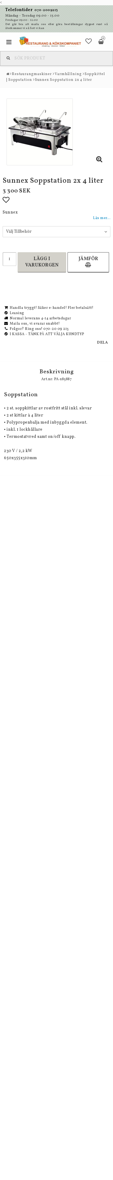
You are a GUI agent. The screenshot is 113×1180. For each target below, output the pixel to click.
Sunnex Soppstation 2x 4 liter (63, 79)
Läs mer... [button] (101, 218)
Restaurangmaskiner (32, 74)
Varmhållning (68, 74)
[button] (88, 42)
